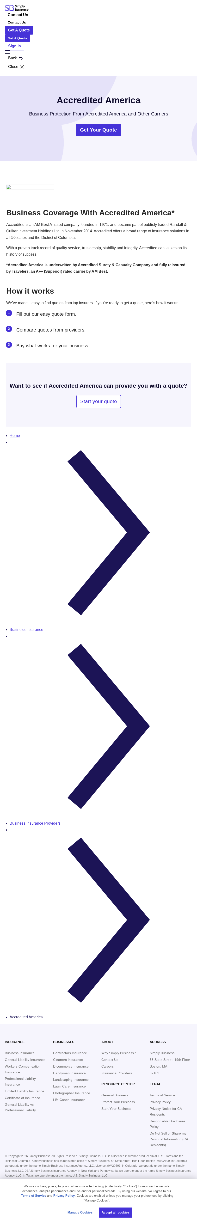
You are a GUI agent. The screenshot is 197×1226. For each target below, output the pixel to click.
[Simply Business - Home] (17, 8)
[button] (98, 52)
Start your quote (98, 401)
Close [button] (13, 67)
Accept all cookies (115, 1212)
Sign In (14, 46)
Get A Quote (19, 30)
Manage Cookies (80, 1212)
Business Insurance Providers (35, 823)
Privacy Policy (64, 1195)
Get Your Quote (98, 130)
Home (15, 436)
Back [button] (12, 58)
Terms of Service (33, 1195)
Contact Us (18, 15)
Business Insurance (26, 630)
